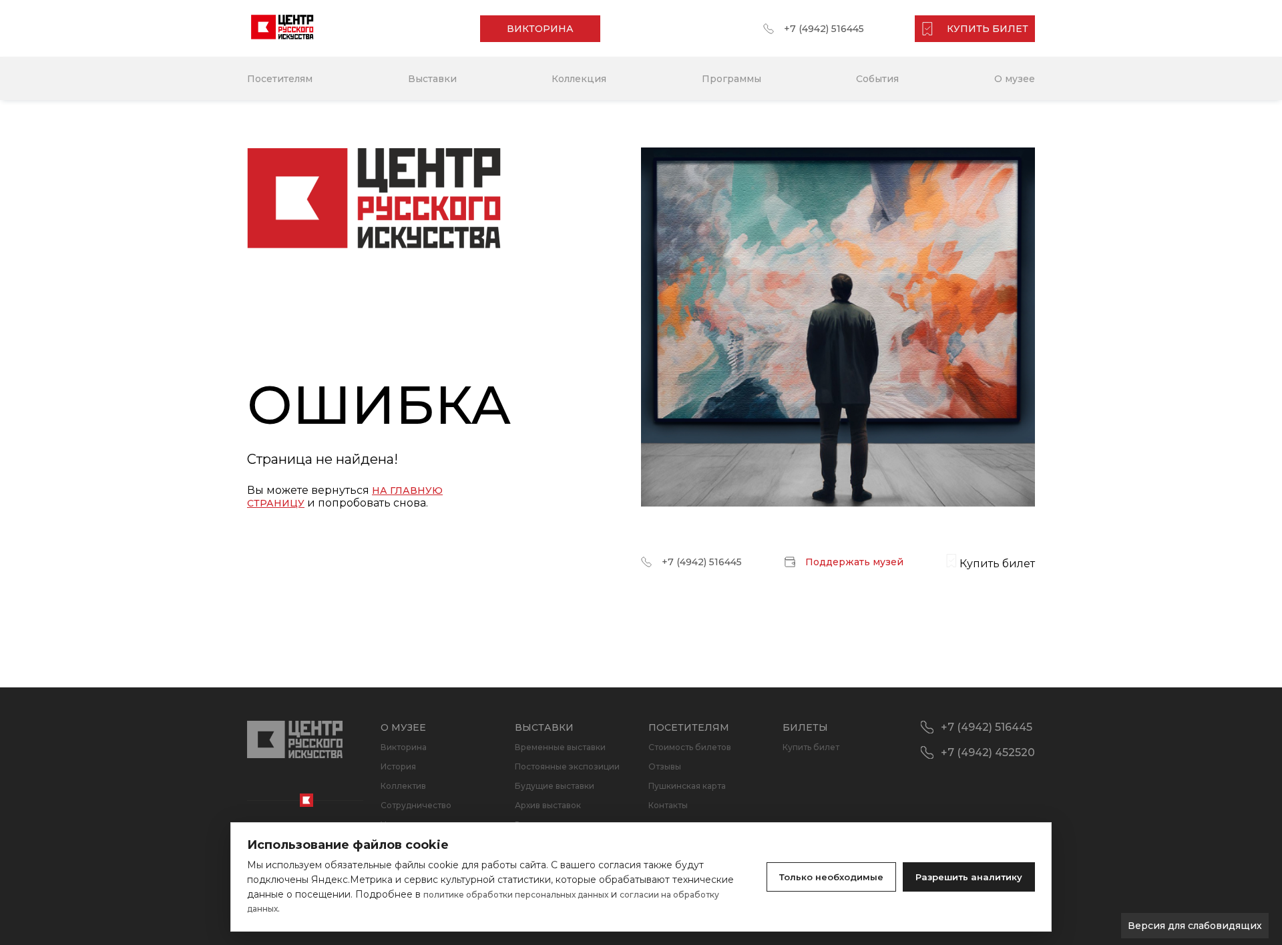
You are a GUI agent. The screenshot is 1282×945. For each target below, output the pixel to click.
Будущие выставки (554, 786)
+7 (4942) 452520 (988, 752)
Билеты (805, 727)
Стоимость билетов (689, 747)
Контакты (668, 805)
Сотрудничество (416, 805)
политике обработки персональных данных (515, 895)
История (398, 766)
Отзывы (664, 766)
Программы (731, 79)
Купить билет (811, 747)
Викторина (404, 747)
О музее (1014, 79)
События (877, 79)
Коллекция (579, 79)
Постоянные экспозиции (567, 766)
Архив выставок (548, 805)
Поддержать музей (854, 562)
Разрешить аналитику (968, 877)
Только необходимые (831, 877)
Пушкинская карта (687, 786)
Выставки (432, 79)
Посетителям (279, 79)
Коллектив (403, 786)
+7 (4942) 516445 (824, 29)
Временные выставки (560, 747)
